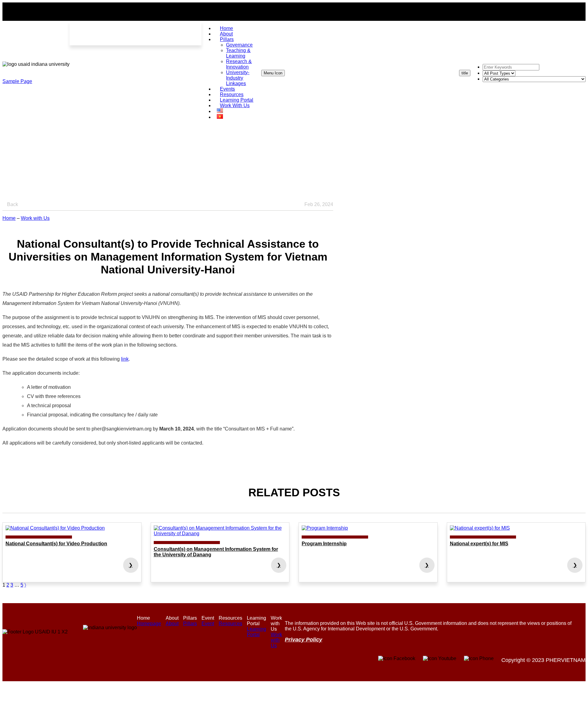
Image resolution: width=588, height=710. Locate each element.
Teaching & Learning (238, 53)
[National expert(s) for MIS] (516, 528)
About (172, 623)
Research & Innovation (239, 64)
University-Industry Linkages (237, 78)
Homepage (149, 623)
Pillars (227, 39)
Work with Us (35, 218)
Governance (239, 44)
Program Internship (324, 543)
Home (9, 218)
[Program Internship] (368, 528)
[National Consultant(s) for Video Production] (72, 528)
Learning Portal (256, 631)
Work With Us (235, 105)
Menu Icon (273, 73)
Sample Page (17, 81)
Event (208, 623)
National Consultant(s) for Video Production (56, 543)
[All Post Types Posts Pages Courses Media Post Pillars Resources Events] (499, 73)
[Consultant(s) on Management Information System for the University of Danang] (220, 530)
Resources (230, 623)
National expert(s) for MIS (479, 543)
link (125, 359)
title (465, 73)
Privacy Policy (303, 640)
